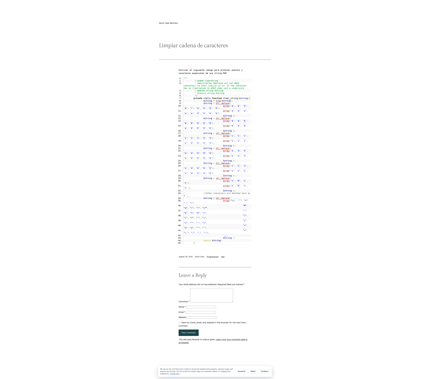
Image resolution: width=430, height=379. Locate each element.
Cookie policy (175, 374)
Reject (253, 371)
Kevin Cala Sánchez (168, 23)
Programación (213, 257)
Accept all (241, 371)
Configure (264, 371)
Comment (184, 301)
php (223, 257)
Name (182, 307)
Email (182, 312)
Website (182, 317)
